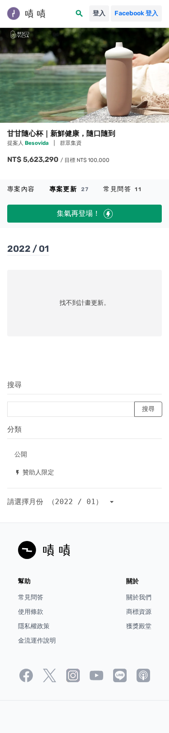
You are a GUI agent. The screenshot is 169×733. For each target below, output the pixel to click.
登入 (99, 13)
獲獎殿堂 (138, 626)
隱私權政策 (34, 626)
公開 (20, 454)
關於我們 (138, 597)
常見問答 (122, 189)
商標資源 (138, 612)
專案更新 (69, 189)
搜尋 (14, 384)
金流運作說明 (37, 640)
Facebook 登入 (136, 13)
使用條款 (30, 612)
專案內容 (21, 189)
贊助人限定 (34, 472)
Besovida (37, 143)
